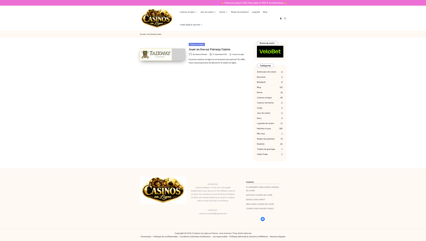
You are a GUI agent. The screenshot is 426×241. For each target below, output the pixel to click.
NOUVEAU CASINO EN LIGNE (259, 195)
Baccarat (261, 77)
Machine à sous (264, 128)
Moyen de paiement (266, 139)
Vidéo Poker (262, 154)
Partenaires (146, 236)
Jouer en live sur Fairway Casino (209, 49)
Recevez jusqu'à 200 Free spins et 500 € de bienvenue (254, 2)
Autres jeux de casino (266, 72)
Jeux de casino (263, 113)
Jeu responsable (220, 236)
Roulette (260, 144)
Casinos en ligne (197, 44)
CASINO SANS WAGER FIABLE (260, 209)
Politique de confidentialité (165, 236)
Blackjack (261, 82)
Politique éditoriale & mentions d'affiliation (248, 236)
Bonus (259, 92)
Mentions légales (277, 236)
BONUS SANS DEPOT (255, 200)
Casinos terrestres (265, 102)
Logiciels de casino (265, 123)
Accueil (142, 34)
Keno (259, 118)
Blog (259, 87)
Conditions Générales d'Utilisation (195, 236)
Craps (259, 108)
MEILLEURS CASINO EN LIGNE (260, 204)
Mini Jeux (261, 133)
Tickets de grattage (266, 149)
